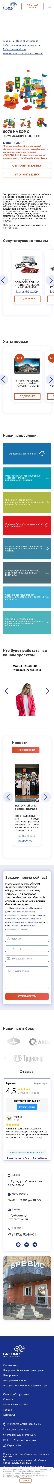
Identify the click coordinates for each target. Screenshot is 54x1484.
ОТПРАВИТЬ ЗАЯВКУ (27, 166)
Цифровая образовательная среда (23, 1370)
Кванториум (10, 1365)
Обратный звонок (32, 6)
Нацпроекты (10, 1375)
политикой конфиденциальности (18, 1477)
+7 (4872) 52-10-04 (12, 155)
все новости (26, 750)
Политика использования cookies (23, 1467)
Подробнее (27, 299)
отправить (27, 996)
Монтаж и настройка (15, 1405)
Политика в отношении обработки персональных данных (24, 1461)
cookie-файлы (23, 1470)
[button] (3, 280)
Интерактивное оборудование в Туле (25, 1386)
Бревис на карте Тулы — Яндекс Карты (27, 1158)
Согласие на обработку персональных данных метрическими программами (25, 918)
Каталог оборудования (16, 1394)
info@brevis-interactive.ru (34, 158)
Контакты (9, 1415)
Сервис (7, 1410)
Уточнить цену (27, 175)
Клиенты (8, 1399)
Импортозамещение (15, 1381)
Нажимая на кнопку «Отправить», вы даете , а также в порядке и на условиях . (26, 918)
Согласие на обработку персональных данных (27, 1455)
